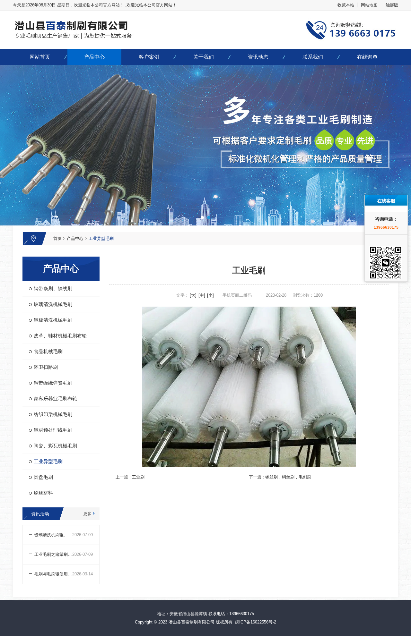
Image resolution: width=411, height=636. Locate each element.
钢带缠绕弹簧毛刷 (53, 383)
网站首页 (40, 57)
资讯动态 (258, 57)
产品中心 (94, 57)
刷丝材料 (43, 493)
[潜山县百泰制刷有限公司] (205, 14)
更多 (87, 513)
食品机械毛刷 (48, 351)
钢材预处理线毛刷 (53, 430)
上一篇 (130, 477)
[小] (210, 295)
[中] (201, 295)
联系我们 (312, 57)
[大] (193, 295)
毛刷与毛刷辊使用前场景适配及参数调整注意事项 (53, 574)
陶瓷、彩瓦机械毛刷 (55, 445)
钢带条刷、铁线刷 (53, 288)
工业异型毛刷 (101, 238)
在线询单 (367, 57)
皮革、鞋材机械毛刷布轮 (60, 335)
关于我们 (203, 57)
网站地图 (369, 5)
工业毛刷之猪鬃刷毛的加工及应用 (53, 554)
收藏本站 (345, 5)
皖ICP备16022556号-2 (255, 622)
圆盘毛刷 (43, 477)
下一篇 (280, 477)
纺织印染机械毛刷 (53, 414)
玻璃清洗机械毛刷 (53, 304)
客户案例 (149, 57)
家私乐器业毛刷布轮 (55, 398)
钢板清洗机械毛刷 (53, 320)
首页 (57, 238)
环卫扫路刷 (46, 367)
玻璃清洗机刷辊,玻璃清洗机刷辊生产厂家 (53, 534)
